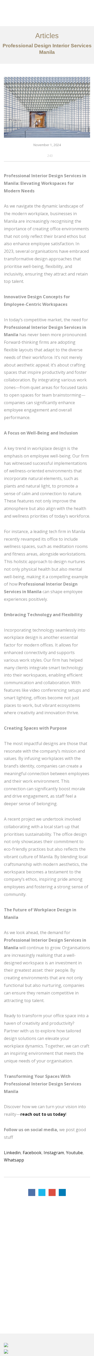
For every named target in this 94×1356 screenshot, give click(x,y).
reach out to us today (42, 1114)
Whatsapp (14, 1160)
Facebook (32, 1152)
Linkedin (12, 1152)
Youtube (74, 1152)
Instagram (54, 1152)
